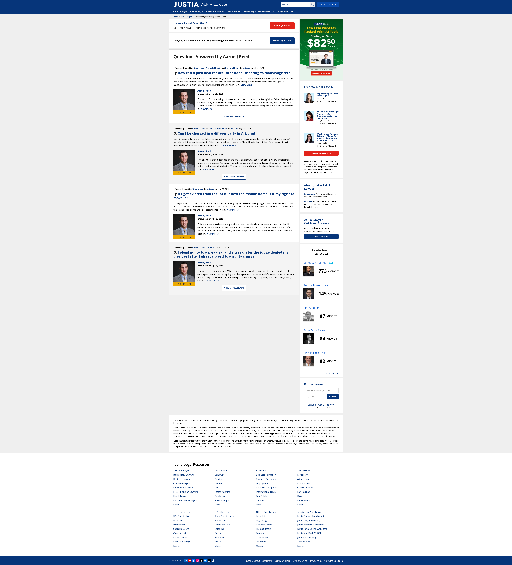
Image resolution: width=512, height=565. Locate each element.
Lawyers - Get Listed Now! (321, 404)
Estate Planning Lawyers (185, 491)
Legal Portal (267, 561)
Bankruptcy (220, 474)
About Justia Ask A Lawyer (317, 187)
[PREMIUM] (184, 99)
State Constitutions (224, 516)
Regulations (179, 524)
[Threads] (201, 560)
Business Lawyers (182, 479)
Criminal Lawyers (181, 483)
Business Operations (266, 479)
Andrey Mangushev (315, 285)
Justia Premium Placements (311, 524)
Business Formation (266, 474)
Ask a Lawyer (197, 11)
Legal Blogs (262, 520)
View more (332, 373)
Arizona (247, 68)
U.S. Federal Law (183, 512)
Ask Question (321, 236)
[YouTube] (189, 560)
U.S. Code (178, 520)
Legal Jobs (261, 516)
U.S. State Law (223, 512)
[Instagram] (197, 560)
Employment (262, 483)
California (219, 528)
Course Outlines (305, 487)
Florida (218, 533)
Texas (218, 541)
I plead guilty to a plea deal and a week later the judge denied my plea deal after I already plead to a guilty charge (230, 254)
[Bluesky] (205, 560)
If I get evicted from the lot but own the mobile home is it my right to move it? (233, 195)
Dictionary (302, 474)
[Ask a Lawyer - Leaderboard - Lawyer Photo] (308, 271)
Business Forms (264, 524)
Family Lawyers (180, 496)
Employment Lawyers (184, 487)
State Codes (221, 520)
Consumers (309, 194)
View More (247, 84)
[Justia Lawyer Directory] (213, 560)
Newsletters (264, 11)
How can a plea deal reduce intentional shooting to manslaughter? (234, 72)
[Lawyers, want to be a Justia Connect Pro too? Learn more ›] (330, 263)
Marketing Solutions (283, 11)
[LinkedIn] (186, 560)
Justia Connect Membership (311, 516)
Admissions (303, 479)
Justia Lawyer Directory (309, 520)
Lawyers (308, 201)
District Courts (180, 537)
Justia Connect (253, 561)
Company (279, 561)
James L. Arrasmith (315, 262)
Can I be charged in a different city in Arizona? (216, 133)
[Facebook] (193, 560)
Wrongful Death (213, 68)
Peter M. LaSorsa (314, 330)
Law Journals (303, 491)
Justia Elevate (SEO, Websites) (312, 528)
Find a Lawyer (180, 11)
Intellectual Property (266, 487)
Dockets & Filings (181, 541)
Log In (322, 4)
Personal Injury (232, 68)
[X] (209, 560)
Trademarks (262, 537)
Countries (261, 541)
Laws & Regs (249, 11)
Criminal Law (198, 68)
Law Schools (233, 11)
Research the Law (215, 11)
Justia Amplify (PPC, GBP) (309, 533)
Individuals (221, 470)
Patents (260, 533)
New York (219, 537)
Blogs (300, 496)
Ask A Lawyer (186, 16)
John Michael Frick (314, 353)
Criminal (219, 479)
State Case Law (222, 524)
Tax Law (260, 500)
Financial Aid (303, 483)
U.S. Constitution (181, 516)
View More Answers (234, 116)
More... (176, 504)
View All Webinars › (321, 153)
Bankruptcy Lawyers (183, 474)
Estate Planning (222, 491)
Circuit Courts (180, 533)
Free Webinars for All (319, 87)
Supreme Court (181, 528)
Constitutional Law (218, 128)
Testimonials (303, 541)
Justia (175, 16)
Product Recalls (263, 528)
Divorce (218, 483)
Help (287, 561)
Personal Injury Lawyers (185, 500)
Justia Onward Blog (307, 537)
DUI (217, 487)
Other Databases (266, 512)
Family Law (220, 496)
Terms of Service (299, 561)
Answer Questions (282, 40)
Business (261, 470)
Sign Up (332, 4)
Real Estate (261, 496)
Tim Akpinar (311, 307)
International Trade (266, 491)
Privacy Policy (315, 561)
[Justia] (186, 4)
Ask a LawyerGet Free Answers (317, 221)
